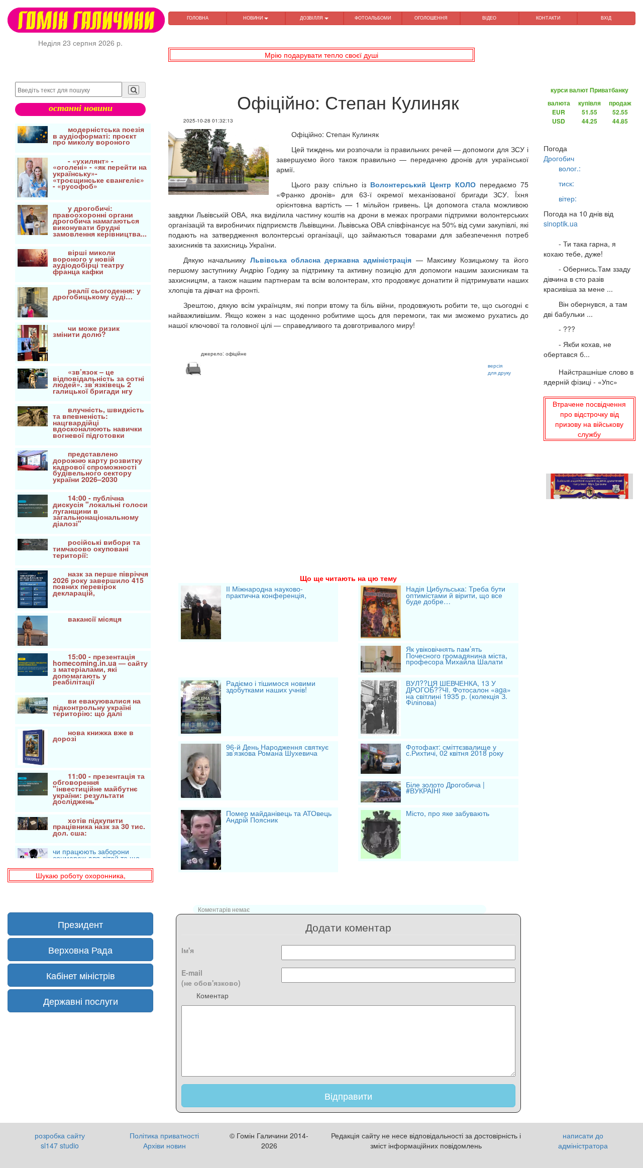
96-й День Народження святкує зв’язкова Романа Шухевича (277, 751)
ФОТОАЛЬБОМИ (373, 18)
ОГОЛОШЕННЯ (431, 18)
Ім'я (187, 950)
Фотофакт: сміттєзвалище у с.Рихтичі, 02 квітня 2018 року (454, 751)
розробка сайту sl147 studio (60, 1140)
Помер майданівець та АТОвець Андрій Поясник (279, 817)
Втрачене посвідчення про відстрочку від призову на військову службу (589, 419)
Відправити (348, 1095)
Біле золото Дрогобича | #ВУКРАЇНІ (445, 788)
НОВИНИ (253, 18)
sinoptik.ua (561, 223)
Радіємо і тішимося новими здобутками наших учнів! (270, 687)
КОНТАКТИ (548, 18)
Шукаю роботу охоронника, (81, 875)
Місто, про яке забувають (447, 814)
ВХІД (606, 18)
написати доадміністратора (583, 1140)
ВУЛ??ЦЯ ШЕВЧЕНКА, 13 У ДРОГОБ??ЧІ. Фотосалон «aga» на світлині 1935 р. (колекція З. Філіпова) (458, 693)
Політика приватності (164, 1135)
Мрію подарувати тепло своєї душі (321, 55)
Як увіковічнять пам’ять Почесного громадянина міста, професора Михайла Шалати (456, 656)
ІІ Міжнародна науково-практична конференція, (266, 593)
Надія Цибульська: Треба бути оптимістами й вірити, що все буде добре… (455, 596)
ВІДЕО (489, 18)
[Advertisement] (348, 462)
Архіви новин (164, 1145)
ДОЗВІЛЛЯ (312, 18)
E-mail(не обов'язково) (211, 978)
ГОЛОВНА (197, 18)
